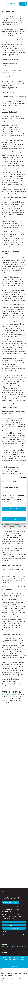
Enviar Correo (14, 928)
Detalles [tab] (15, 482)
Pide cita (23, 3)
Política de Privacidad (12, 965)
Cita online (14, 922)
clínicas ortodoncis (10, 902)
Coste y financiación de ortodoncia (11, 909)
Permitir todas (14, 509)
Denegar (14, 519)
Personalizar (13, 514)
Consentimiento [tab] (6, 482)
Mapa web (4, 952)
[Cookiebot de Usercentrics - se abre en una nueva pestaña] (19, 477)
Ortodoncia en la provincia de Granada (12, 906)
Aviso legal (15, 966)
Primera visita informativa (8, 908)
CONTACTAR (14, 925)
